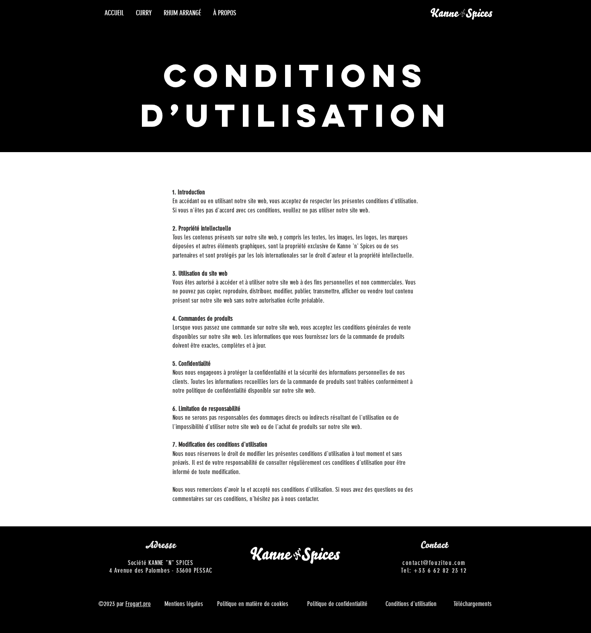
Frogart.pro (138, 604)
